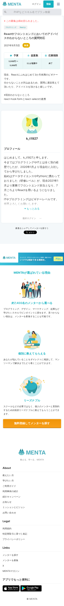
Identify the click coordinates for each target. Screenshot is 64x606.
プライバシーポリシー (14, 539)
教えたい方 (8, 475)
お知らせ (7, 502)
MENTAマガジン (11, 571)
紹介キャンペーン (11, 496)
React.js (23, 27)
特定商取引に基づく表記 (15, 533)
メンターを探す (10, 555)
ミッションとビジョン (14, 507)
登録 (48, 4)
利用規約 (7, 528)
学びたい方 (8, 480)
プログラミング (10, 27)
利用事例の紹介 (10, 491)
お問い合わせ (9, 512)
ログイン (36, 4)
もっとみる (33, 208)
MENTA (33, 598)
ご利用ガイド (9, 486)
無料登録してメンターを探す (32, 423)
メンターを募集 (10, 560)
